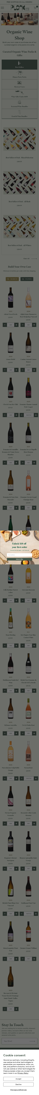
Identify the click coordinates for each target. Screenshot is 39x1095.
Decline (18, 1084)
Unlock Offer (19, 559)
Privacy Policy (23, 1073)
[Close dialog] (38, 531)
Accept (18, 1079)
